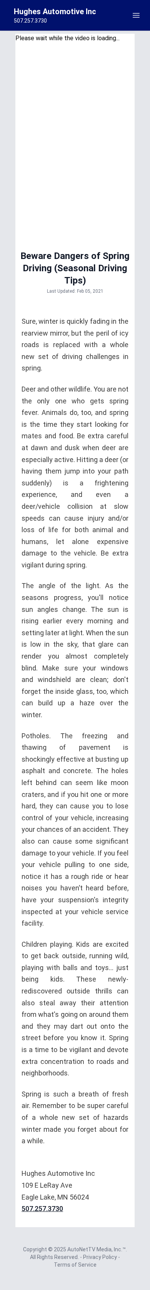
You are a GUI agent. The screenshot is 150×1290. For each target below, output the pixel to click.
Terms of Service (75, 1265)
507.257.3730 (42, 1209)
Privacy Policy (100, 1257)
